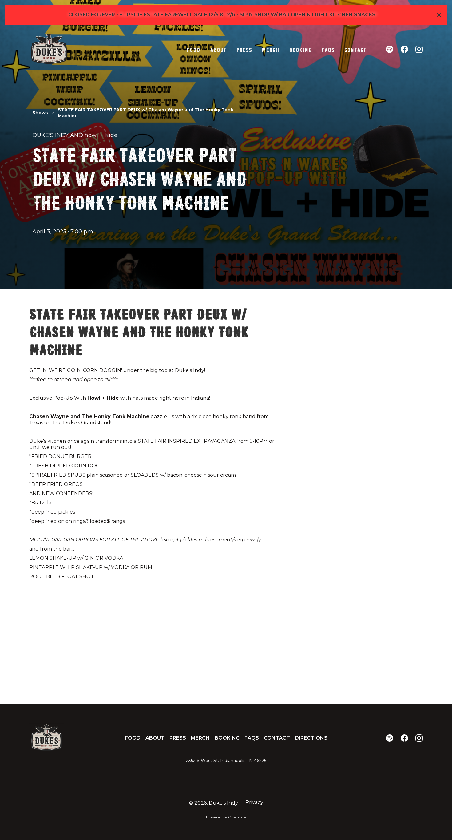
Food (193, 49)
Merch (270, 49)
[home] (49, 49)
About (218, 49)
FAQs (327, 49)
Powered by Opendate (226, 817)
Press (244, 49)
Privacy (254, 802)
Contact (355, 49)
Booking (300, 49)
